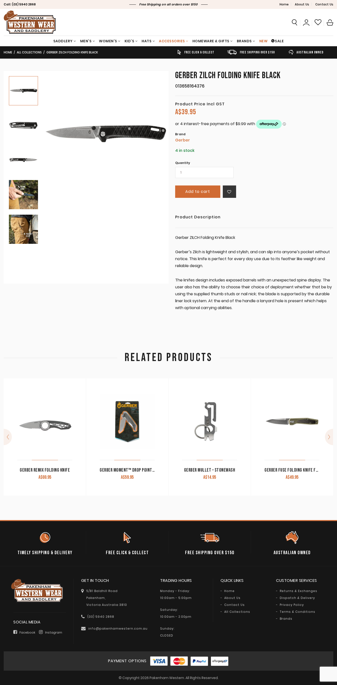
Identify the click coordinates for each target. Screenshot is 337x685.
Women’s (108, 41)
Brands (244, 41)
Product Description (198, 217)
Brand (180, 134)
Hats (146, 41)
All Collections (29, 52)
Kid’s (129, 41)
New (263, 41)
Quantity (182, 162)
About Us (302, 4)
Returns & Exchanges (298, 591)
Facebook (27, 632)
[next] (329, 437)
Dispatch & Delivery (297, 597)
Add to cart (197, 191)
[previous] (8, 437)
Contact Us (324, 4)
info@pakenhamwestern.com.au (118, 628)
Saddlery (63, 41)
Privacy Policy (292, 604)
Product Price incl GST (200, 104)
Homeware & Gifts (210, 41)
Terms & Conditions (297, 611)
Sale (279, 41)
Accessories (172, 41)
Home (284, 4)
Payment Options (127, 661)
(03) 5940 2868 (24, 4)
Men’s (86, 41)
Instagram (53, 632)
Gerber (182, 140)
